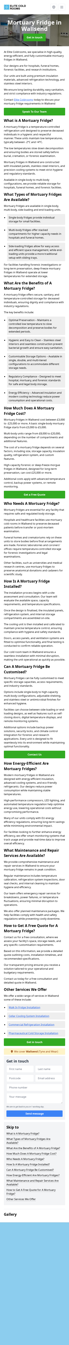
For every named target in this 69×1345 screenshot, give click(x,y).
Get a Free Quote (34, 494)
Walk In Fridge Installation (24, 1007)
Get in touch (35, 37)
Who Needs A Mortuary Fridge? (25, 1159)
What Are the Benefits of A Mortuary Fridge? (33, 1148)
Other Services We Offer (21, 1199)
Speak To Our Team (34, 111)
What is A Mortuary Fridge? (22, 1133)
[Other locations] (53, 7)
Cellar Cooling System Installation (29, 1016)
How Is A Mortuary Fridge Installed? (28, 1164)
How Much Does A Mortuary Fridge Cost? (31, 1153)
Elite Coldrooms (23, 99)
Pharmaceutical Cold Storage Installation (33, 1033)
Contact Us (35, 754)
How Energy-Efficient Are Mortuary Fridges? (33, 1175)
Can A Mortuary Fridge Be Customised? (30, 1170)
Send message (35, 1113)
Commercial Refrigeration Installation (31, 1024)
